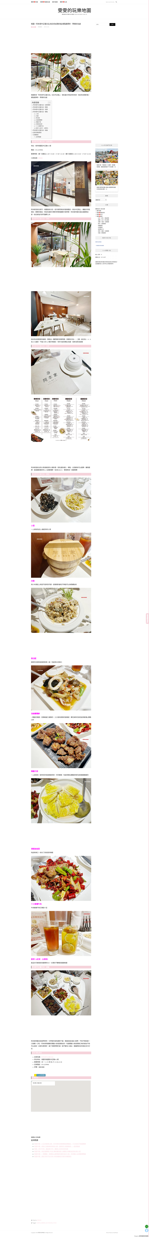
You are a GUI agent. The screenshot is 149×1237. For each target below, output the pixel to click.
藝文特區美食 (49, 1223)
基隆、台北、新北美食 (103, 220)
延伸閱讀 (38, 137)
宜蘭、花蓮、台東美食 (103, 221)
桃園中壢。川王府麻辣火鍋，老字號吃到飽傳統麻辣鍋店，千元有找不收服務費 (60, 1144)
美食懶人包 (101, 229)
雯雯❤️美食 (34, 2)
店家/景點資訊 (37, 132)
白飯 (37, 116)
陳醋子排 (38, 122)
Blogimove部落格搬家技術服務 (141, 1236)
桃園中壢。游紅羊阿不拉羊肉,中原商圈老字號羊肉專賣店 (52, 1156)
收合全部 (103, 208)
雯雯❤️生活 (63, 2)
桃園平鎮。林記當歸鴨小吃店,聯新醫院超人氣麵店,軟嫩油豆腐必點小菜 (57, 1151)
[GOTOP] (146, 1230)
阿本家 (54, 1223)
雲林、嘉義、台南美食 (103, 231)
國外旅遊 (55, 2)
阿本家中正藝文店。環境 (40, 107)
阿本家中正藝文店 (47, 1057)
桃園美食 (39, 1220)
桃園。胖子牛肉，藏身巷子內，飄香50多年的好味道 (51, 1149)
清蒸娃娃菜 (39, 124)
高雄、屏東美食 (102, 232)
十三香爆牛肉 (40, 126)
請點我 (40, 158)
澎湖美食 (100, 227)
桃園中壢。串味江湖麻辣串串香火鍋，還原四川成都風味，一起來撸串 (57, 1146)
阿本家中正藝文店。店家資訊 (41, 105)
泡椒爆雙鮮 (39, 120)
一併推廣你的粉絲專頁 (99, 245)
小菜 (37, 114)
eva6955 (40, 26)
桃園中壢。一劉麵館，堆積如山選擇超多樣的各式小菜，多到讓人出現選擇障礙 (60, 1154)
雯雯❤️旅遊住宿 (45, 2)
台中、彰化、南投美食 (103, 218)
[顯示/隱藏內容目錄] (48, 102)
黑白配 (38, 118)
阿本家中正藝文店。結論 (40, 130)
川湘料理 (38, 1223)
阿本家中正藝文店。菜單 (40, 109)
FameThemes (115, 1232)
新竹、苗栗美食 (102, 223)
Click (147, 618)
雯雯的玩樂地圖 (74, 10)
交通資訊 (35, 135)
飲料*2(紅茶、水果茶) (42, 128)
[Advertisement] (61, 41)
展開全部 (97, 208)
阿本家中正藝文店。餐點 (40, 112)
